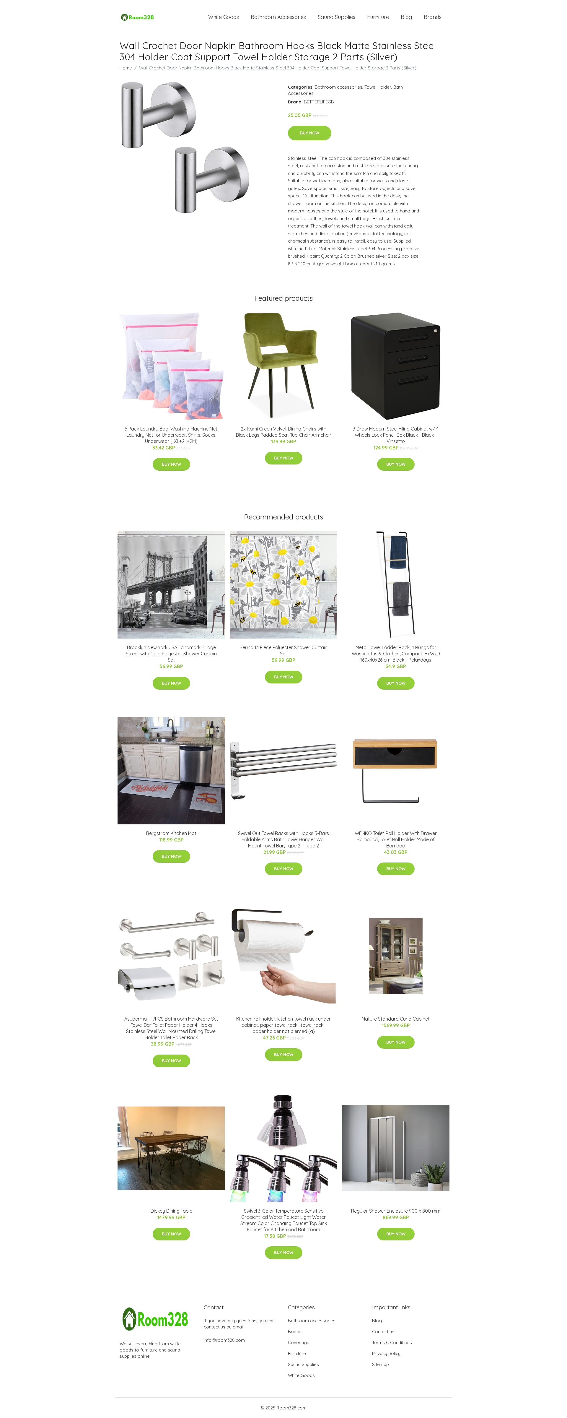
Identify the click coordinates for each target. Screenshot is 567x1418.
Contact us (383, 1331)
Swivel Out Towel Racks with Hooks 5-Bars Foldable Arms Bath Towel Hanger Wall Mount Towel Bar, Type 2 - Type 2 (283, 839)
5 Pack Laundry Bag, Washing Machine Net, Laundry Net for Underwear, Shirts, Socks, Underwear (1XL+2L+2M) (171, 435)
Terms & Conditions (392, 1342)
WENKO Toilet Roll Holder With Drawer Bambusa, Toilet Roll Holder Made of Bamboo (396, 839)
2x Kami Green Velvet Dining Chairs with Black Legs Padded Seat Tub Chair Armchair (283, 432)
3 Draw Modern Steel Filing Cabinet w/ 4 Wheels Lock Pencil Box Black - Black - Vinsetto (396, 435)
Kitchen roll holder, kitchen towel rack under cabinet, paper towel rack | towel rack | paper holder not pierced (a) (283, 1025)
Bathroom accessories (338, 87)
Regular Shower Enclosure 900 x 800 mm (395, 1211)
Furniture (378, 17)
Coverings (298, 1342)
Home (126, 68)
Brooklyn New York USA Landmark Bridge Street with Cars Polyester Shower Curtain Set (171, 653)
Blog (406, 17)
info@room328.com (224, 1340)
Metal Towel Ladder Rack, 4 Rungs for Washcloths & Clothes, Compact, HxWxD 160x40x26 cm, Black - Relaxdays (396, 653)
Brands (432, 17)
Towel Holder (377, 87)
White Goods (223, 17)
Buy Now (309, 133)
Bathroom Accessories (278, 17)
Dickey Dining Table (171, 1211)
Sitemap (380, 1364)
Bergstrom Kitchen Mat (171, 833)
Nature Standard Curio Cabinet (396, 1019)
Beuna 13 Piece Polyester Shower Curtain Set (283, 650)
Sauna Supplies (336, 17)
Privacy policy (386, 1353)
